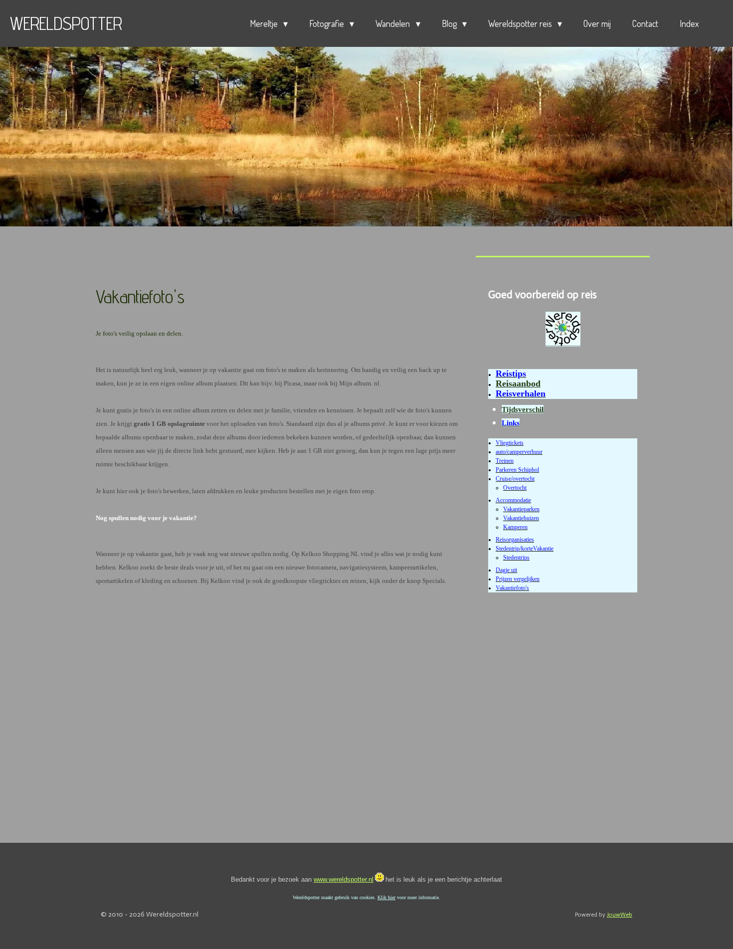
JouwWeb (619, 914)
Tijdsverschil (523, 409)
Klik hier (386, 897)
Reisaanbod (518, 383)
